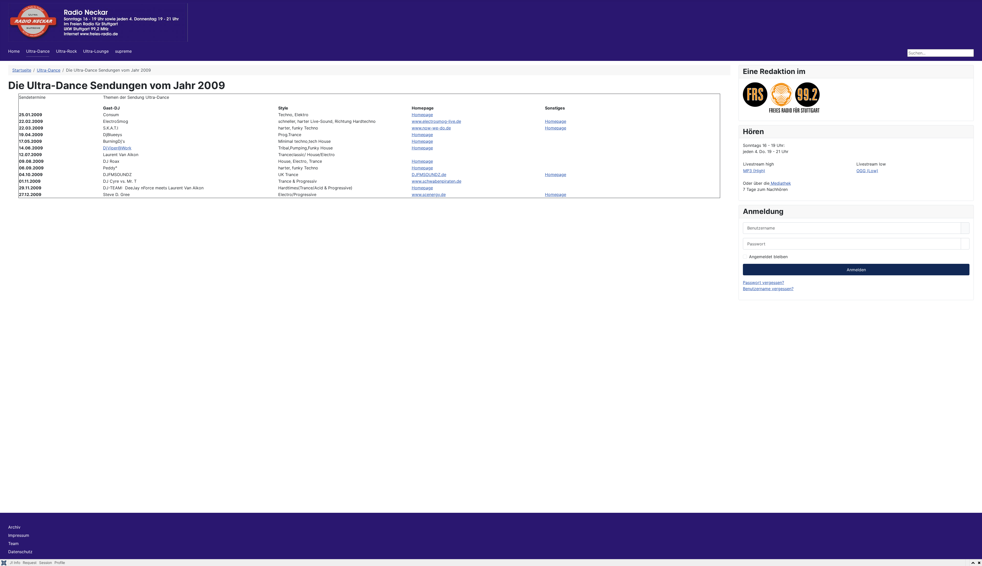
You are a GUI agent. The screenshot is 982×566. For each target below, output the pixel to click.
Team (13, 543)
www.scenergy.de (429, 194)
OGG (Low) (867, 170)
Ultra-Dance (38, 51)
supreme (123, 51)
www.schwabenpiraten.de (436, 181)
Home (14, 51)
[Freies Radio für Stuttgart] (781, 97)
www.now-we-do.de (431, 127)
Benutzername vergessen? (768, 288)
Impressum (18, 535)
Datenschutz (20, 551)
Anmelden (856, 269)
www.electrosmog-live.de (436, 121)
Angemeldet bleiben (768, 256)
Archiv (14, 527)
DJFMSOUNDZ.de (429, 174)
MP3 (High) (754, 170)
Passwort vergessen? (763, 282)
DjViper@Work (117, 147)
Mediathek (780, 183)
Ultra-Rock (66, 51)
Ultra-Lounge (96, 51)
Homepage (422, 114)
